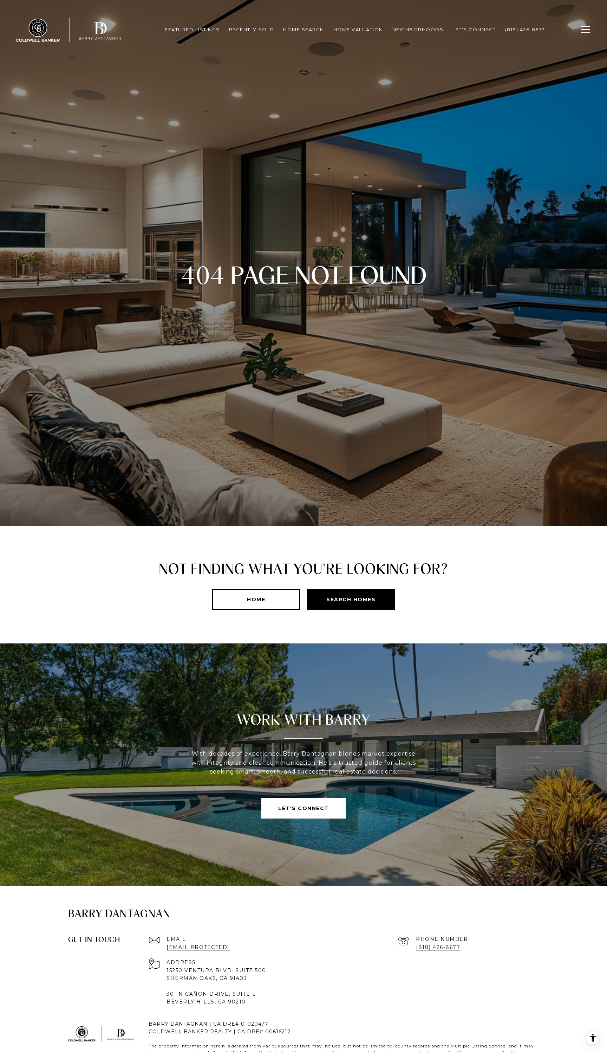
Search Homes (351, 599)
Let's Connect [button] (303, 808)
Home (256, 599)
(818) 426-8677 (438, 947)
